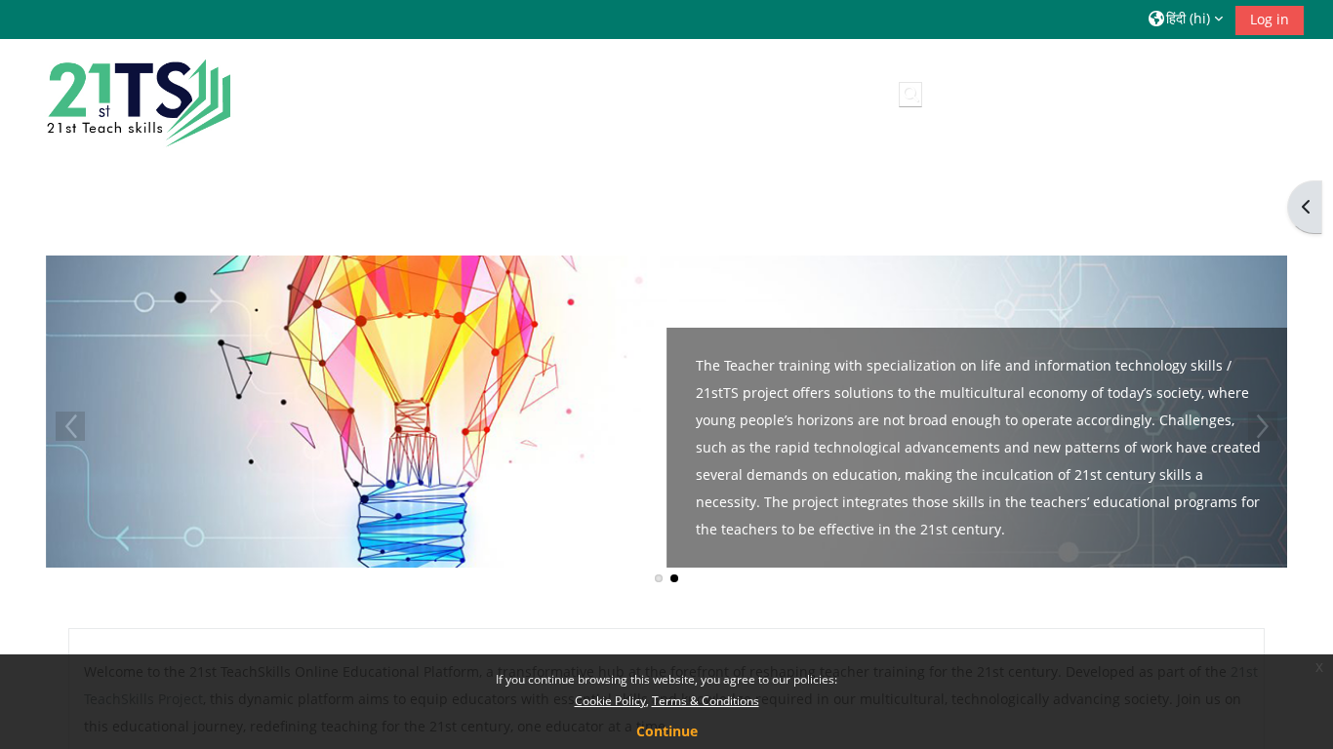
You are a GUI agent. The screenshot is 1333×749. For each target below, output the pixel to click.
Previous (70, 426)
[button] (1186, 19)
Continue (667, 731)
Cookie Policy (610, 700)
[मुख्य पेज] (136, 98)
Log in (1269, 19)
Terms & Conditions (705, 700)
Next (1262, 426)
